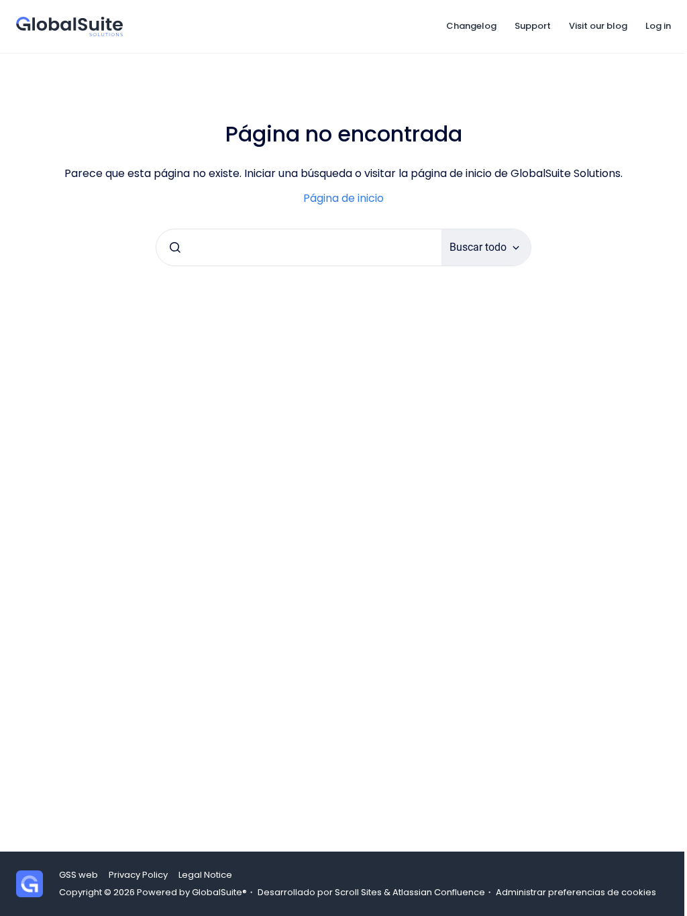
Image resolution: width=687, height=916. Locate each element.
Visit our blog (598, 25)
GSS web (78, 874)
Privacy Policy (138, 874)
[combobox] (298, 247)
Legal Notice (205, 874)
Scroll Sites (358, 892)
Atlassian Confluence (438, 892)
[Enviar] (175, 247)
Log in (658, 25)
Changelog (471, 25)
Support (533, 25)
